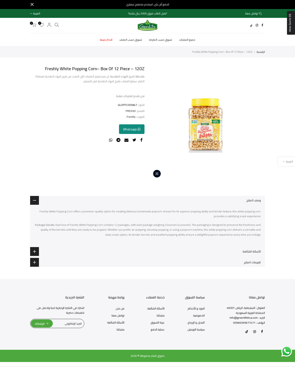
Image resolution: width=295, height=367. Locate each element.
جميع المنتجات (187, 39)
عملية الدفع (158, 329)
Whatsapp (130, 129)
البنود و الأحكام (196, 308)
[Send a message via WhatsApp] (286, 351)
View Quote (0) (289, 23)
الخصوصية (199, 315)
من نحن (120, 308)
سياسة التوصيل (196, 329)
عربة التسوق (158, 322)
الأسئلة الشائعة (156, 308)
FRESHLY (131, 111)
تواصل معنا (251, 13)
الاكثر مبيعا (106, 39)
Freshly (131, 116)
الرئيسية (260, 52)
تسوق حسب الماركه (160, 39)
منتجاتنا (161, 315)
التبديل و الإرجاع (196, 322)
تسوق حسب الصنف (130, 39)
